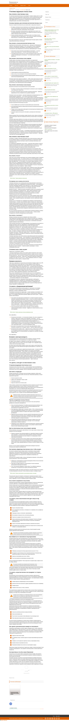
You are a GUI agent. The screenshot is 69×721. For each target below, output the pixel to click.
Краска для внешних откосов (50, 68)
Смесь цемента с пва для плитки (51, 76)
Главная (10, 5)
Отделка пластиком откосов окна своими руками (15, 693)
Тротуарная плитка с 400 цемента (51, 113)
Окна (14, 8)
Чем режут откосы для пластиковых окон (52, 47)
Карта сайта (58, 716)
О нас (29, 5)
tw (54, 718)
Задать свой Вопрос (48, 129)
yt (48, 718)
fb (50, 718)
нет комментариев (22, 9)
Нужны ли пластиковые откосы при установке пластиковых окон (52, 30)
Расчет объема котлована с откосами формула (52, 60)
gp (52, 718)
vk (59, 718)
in (57, 718)
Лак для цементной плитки (50, 89)
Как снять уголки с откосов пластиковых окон (50, 39)
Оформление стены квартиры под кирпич (51, 97)
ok (45, 718)
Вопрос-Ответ (23, 5)
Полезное (47, 19)
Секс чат (16, 5)
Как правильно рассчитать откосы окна (51, 106)
